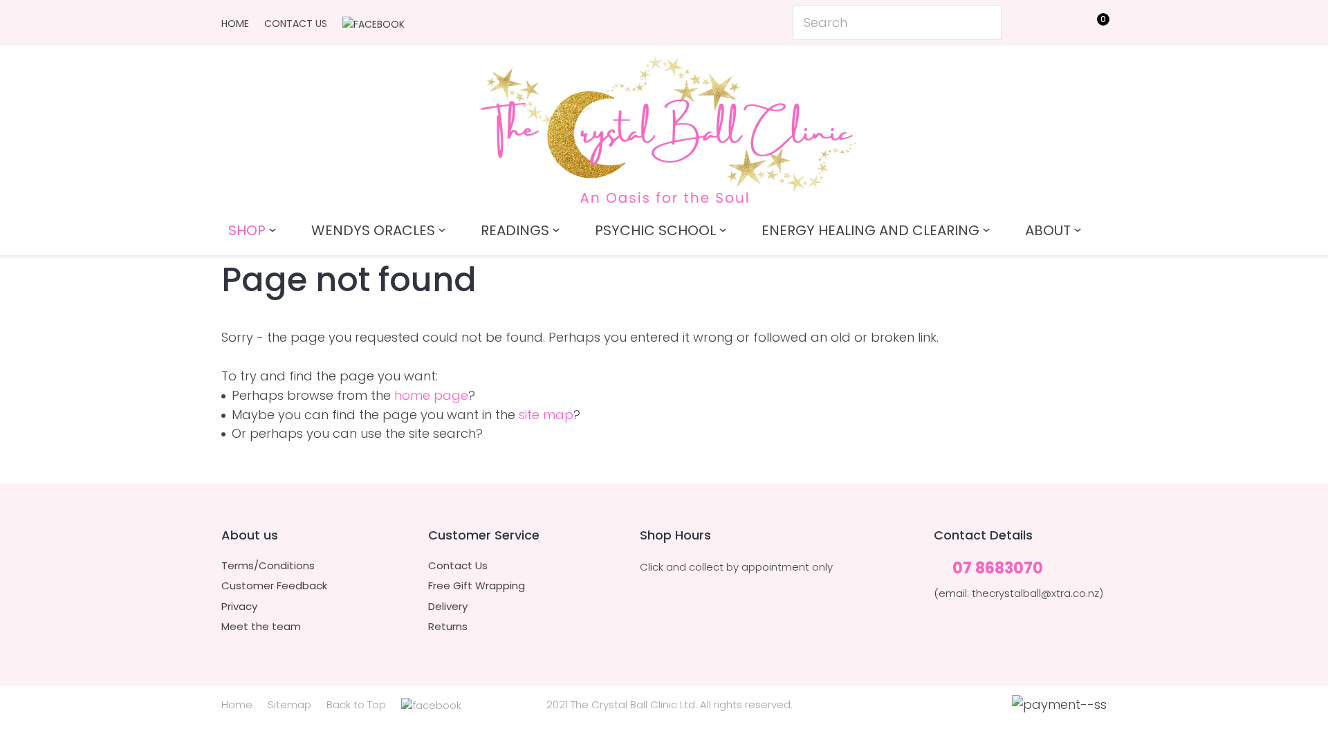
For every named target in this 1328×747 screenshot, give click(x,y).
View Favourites (1062, 25)
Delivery (448, 607)
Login (1031, 21)
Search (985, 23)
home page (431, 395)
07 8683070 (997, 569)
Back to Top (356, 704)
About (1048, 230)
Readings (515, 230)
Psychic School (655, 230)
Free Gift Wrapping (476, 586)
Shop (247, 230)
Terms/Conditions (268, 566)
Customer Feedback (274, 586)
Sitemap (289, 704)
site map (546, 414)
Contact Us (295, 23)
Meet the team (261, 627)
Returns (448, 627)
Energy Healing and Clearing (870, 230)
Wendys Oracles (373, 230)
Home (235, 23)
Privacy (239, 607)
